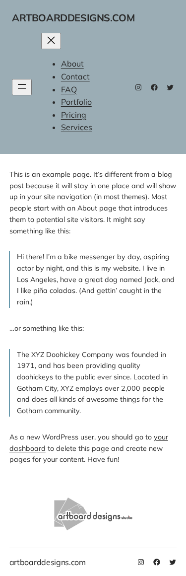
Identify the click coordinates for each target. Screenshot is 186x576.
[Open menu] (22, 87)
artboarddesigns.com (73, 17)
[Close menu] (51, 41)
